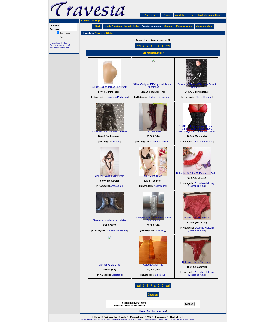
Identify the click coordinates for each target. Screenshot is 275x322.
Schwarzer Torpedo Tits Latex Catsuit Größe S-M (197, 85)
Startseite (150, 15)
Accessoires (116, 186)
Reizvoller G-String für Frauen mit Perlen (196, 173)
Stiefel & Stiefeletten (160, 141)
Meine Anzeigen (184, 26)
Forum (167, 15)
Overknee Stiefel (153, 131)
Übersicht (153, 294)
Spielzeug (160, 230)
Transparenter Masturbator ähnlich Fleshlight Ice (153, 219)
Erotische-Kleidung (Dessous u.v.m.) (201, 184)
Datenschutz (136, 317)
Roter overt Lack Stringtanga (196, 262)
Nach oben (175, 317)
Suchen (168, 26)
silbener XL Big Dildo (109, 264)
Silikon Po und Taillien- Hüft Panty (109, 87)
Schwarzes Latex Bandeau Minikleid (109, 131)
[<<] (139, 45)
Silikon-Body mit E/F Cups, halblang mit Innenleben (153, 85)
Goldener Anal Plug (153, 264)
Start (97, 26)
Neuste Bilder (131, 26)
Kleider (116, 141)
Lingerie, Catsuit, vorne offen (109, 176)
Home (97, 317)
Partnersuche (110, 317)
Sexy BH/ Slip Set (153, 176)
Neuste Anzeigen (113, 26)
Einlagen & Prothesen (117, 97)
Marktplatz (180, 15)
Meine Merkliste (204, 26)
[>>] (168, 45)
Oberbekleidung (204, 97)
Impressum (160, 317)
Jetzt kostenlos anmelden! (206, 15)
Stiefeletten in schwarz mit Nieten (109, 220)
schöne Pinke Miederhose (197, 217)
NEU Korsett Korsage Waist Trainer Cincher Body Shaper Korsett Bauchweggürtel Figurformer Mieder (196, 129)
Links (123, 317)
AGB (149, 317)
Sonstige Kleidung (204, 141)
